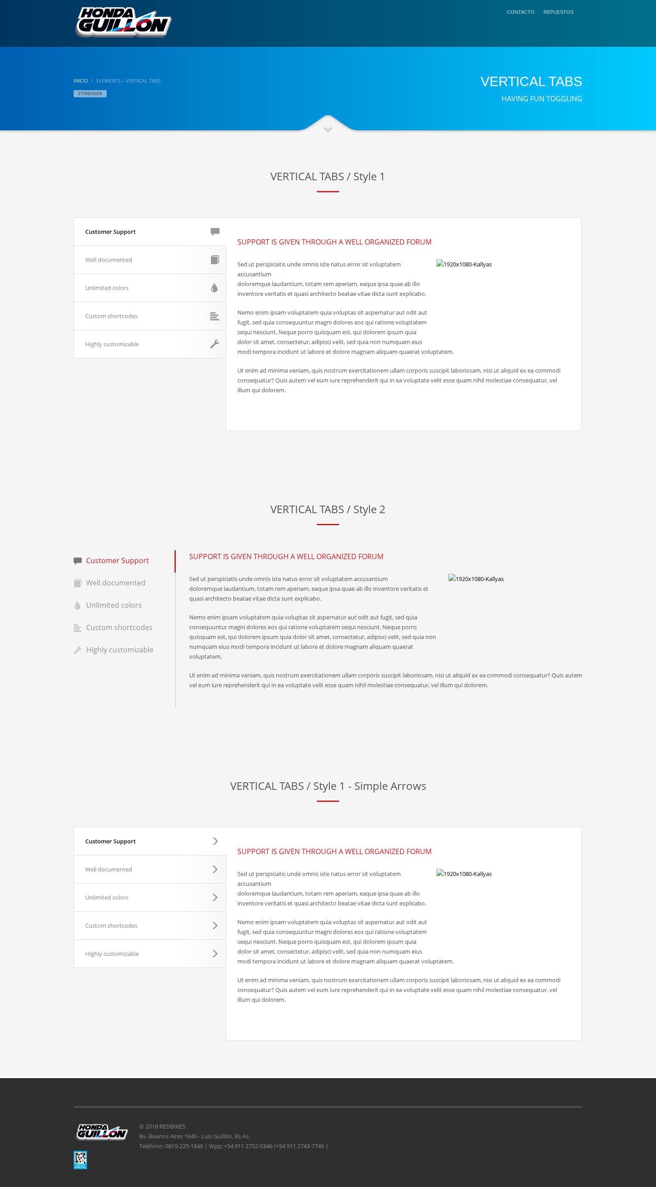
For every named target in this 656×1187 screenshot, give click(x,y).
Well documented (108, 260)
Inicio (81, 80)
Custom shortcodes (111, 316)
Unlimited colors (107, 288)
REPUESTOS (558, 12)
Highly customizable (112, 344)
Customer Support (110, 232)
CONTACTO (521, 12)
